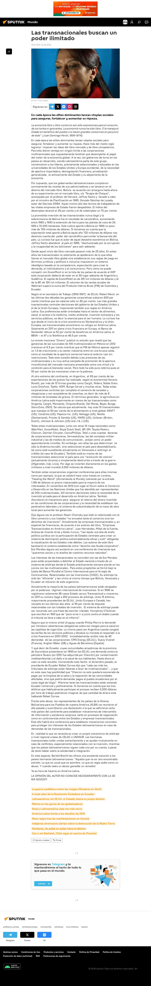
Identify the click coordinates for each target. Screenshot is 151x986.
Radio (84, 927)
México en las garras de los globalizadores (57, 804)
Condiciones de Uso (30, 952)
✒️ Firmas (57, 840)
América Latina (11, 927)
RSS (38, 956)
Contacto (71, 952)
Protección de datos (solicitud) (17, 956)
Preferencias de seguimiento (56, 956)
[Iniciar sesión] (132, 22)
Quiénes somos (10, 952)
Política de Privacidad (89, 952)
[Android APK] (12, 966)
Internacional (30, 927)
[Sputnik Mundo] (14, 24)
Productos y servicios (54, 952)
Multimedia (72, 927)
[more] (9, 51)
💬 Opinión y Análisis (41, 840)
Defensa (58, 927)
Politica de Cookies (112, 952)
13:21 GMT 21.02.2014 (41, 45)
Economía (46, 927)
